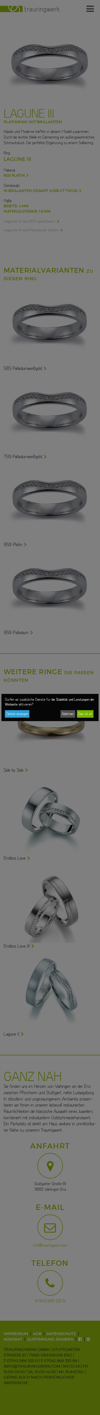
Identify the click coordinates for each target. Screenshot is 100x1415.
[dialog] (50, 707)
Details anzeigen (17, 714)
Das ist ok (85, 714)
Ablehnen (68, 714)
